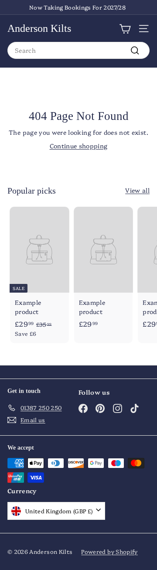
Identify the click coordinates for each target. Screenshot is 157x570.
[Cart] (125, 28)
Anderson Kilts (39, 28)
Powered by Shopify (109, 551)
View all (137, 190)
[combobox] (78, 50)
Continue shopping (79, 145)
